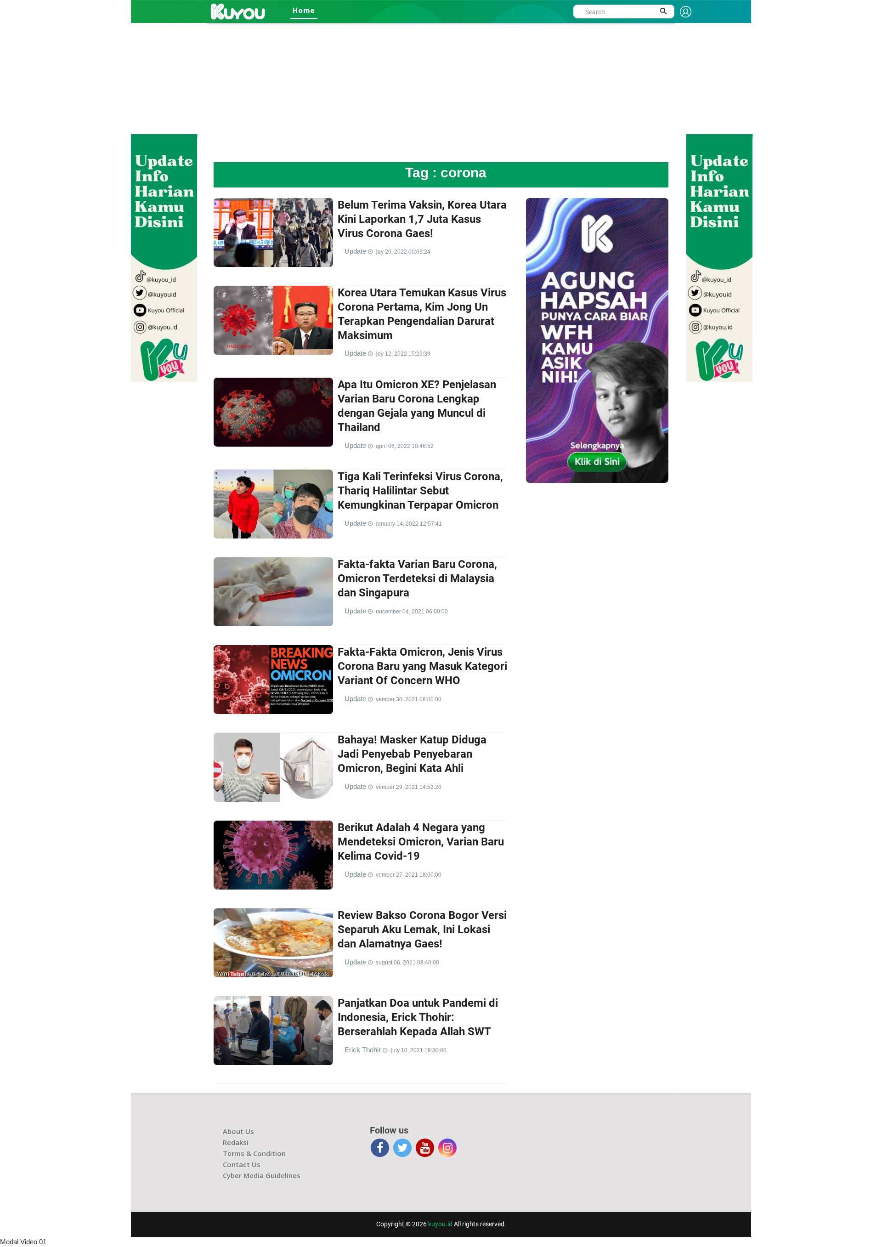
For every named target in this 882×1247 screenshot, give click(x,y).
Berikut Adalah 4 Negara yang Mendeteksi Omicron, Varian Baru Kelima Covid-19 (421, 841)
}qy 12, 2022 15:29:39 (403, 354)
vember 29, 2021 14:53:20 (408, 787)
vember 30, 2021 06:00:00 (408, 699)
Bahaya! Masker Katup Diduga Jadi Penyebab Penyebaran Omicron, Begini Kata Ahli (412, 754)
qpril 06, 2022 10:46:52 (405, 446)
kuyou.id (440, 1224)
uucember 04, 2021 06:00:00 (412, 611)
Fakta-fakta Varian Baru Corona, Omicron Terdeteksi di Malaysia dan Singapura (417, 578)
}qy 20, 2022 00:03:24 (403, 252)
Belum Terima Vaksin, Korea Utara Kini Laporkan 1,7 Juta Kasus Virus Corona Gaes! (422, 219)
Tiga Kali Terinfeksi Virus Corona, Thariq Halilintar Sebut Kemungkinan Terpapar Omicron (420, 490)
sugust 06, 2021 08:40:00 (407, 962)
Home (304, 10)
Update (356, 251)
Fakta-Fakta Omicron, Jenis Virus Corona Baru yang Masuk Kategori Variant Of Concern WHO (422, 666)
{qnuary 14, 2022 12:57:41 (409, 524)
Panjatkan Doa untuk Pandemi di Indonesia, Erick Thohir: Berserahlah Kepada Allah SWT (418, 1017)
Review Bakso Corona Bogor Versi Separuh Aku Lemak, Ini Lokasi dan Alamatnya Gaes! (422, 929)
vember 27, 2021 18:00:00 (408, 875)
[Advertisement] (441, 93)
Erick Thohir (364, 1050)
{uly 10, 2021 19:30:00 (418, 1050)
